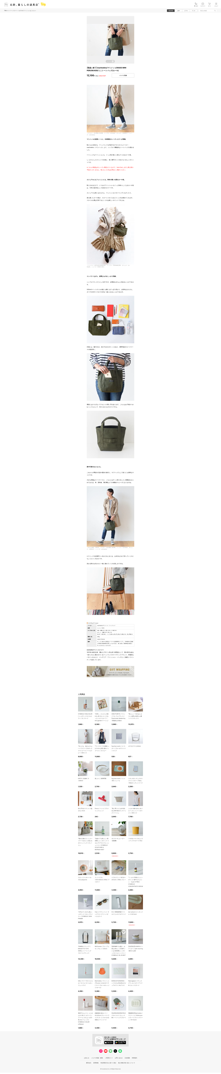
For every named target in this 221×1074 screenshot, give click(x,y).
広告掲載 (127, 1058)
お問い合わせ (119, 1058)
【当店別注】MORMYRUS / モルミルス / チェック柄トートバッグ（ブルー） (119, 1015)
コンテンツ (202, 6)
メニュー (216, 6)
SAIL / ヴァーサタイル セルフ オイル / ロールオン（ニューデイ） (85, 983)
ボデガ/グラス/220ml (134, 746)
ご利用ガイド (109, 1058)
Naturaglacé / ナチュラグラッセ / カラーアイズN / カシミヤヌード (135, 983)
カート (209, 6)
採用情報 (96, 1063)
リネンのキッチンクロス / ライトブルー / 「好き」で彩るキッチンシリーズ (135, 781)
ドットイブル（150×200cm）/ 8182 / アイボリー (102, 880)
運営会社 (88, 1063)
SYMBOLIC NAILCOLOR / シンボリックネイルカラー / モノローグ (85, 716)
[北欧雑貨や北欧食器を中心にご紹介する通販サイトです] (24, 4)
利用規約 (134, 1058)
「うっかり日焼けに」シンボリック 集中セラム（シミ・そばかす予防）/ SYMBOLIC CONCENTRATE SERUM (135, 882)
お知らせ (86, 1058)
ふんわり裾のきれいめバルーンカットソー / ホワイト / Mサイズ (135, 811)
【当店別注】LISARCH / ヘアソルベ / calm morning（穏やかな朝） (135, 949)
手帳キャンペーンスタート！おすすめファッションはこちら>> (20, 10)
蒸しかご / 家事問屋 (100, 778)
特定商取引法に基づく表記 (108, 1063)
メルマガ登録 (123, 75)
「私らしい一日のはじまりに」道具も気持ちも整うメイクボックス (135, 716)
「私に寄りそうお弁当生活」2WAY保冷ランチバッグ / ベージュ (119, 811)
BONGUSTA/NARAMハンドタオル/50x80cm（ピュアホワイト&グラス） (119, 983)
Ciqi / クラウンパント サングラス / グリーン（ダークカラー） (102, 914)
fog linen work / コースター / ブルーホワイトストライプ (119, 748)
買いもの (196, 6)
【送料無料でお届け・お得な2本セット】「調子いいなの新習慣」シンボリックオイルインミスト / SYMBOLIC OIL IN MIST (119, 951)
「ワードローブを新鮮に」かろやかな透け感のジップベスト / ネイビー (102, 748)
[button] (89, 40)
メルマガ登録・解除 (97, 1058)
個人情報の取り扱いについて (126, 1063)
